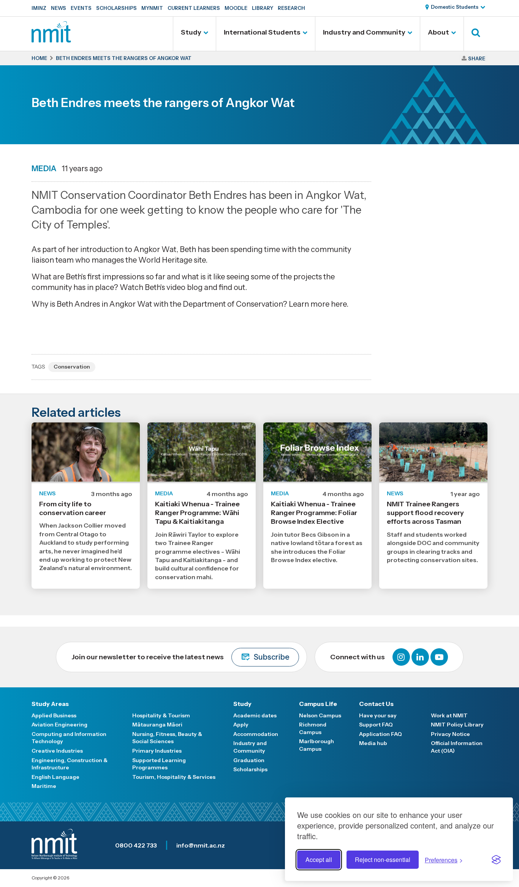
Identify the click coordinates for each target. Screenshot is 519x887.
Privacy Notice (450, 734)
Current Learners (194, 8)
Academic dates (255, 715)
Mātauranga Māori (157, 724)
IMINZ (39, 8)
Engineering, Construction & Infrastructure (70, 764)
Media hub (373, 743)
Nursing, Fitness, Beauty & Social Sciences (167, 738)
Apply (240, 724)
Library (262, 8)
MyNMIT (152, 8)
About (438, 32)
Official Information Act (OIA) (457, 747)
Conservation (72, 366)
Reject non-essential (382, 859)
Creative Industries (57, 750)
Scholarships (116, 8)
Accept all (318, 859)
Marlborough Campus (316, 745)
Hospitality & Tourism (161, 715)
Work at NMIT (449, 715)
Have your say (378, 715)
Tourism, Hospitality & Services (173, 777)
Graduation (248, 760)
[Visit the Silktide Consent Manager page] (496, 859)
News (58, 8)
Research (291, 8)
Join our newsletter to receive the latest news (180, 657)
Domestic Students (454, 7)
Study (191, 32)
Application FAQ (380, 734)
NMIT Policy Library (457, 724)
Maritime (44, 786)
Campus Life (318, 703)
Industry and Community (364, 32)
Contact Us (376, 703)
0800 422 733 (136, 845)
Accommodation (255, 734)
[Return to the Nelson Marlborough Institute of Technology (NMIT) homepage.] (51, 39)
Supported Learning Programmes (159, 764)
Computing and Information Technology (69, 738)
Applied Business (54, 715)
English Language (55, 777)
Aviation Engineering (59, 724)
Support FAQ (376, 724)
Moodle (236, 8)
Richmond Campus (312, 728)
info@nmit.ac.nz (200, 845)
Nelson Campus (320, 715)
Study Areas (50, 703)
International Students (262, 32)
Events (81, 8)
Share (476, 58)
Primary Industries (157, 750)
